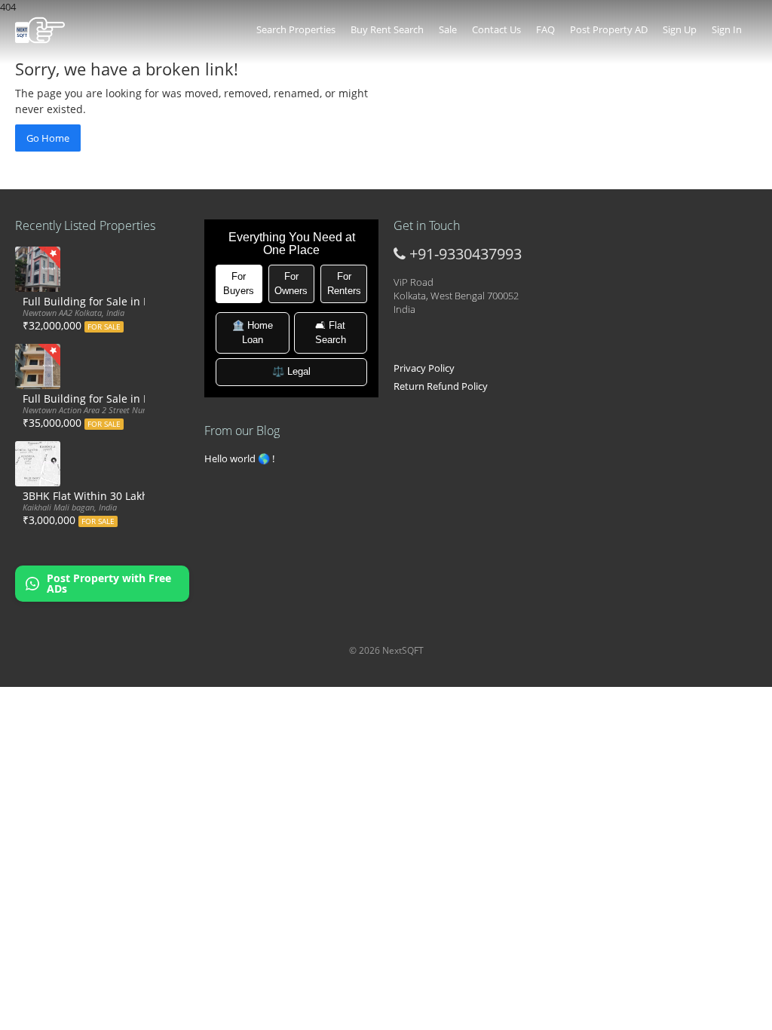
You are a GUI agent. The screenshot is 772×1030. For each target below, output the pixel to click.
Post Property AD (609, 29)
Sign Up (680, 29)
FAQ (545, 29)
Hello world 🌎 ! (239, 458)
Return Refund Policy (441, 386)
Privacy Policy (424, 368)
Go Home (47, 138)
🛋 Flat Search (330, 332)
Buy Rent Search (387, 29)
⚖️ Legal (291, 371)
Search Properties (295, 29)
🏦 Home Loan (252, 332)
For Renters (344, 283)
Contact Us (496, 29)
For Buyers (238, 283)
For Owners (291, 283)
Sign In (727, 29)
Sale (448, 29)
